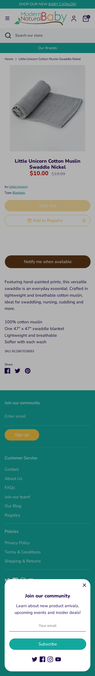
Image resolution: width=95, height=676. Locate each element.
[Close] (84, 585)
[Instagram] (50, 659)
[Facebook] (42, 659)
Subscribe (48, 644)
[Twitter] (34, 659)
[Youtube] (58, 659)
